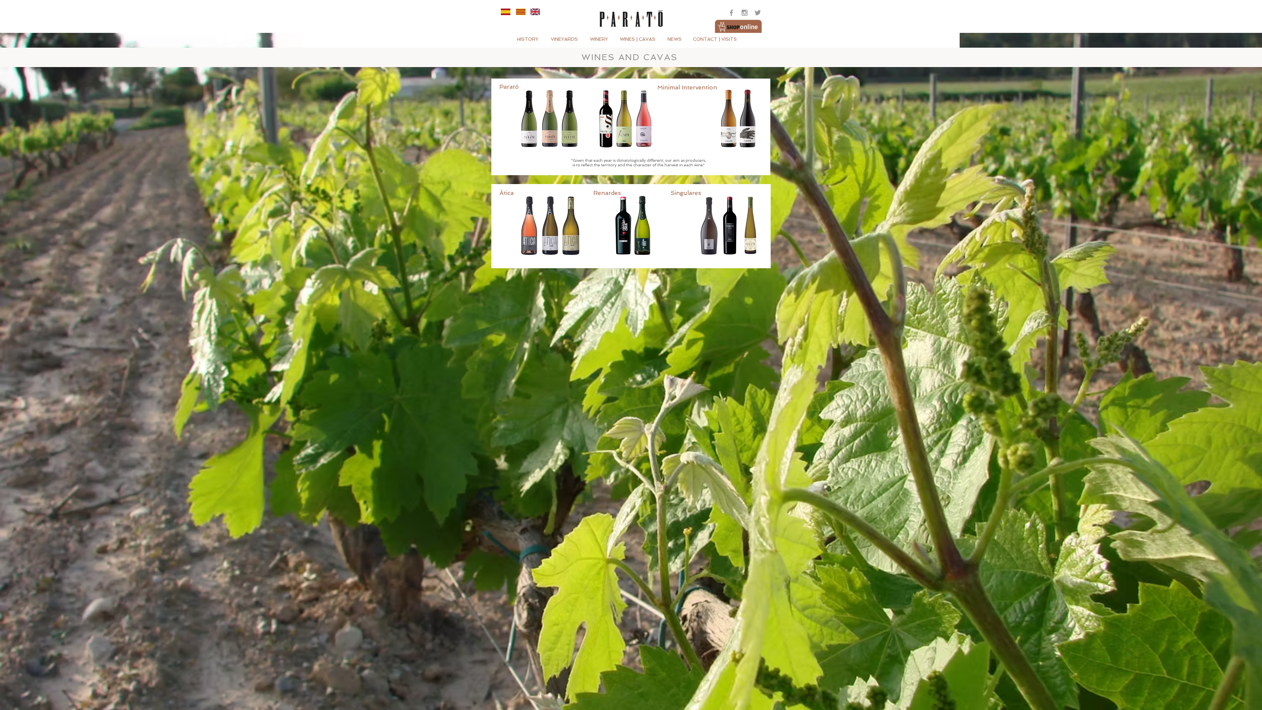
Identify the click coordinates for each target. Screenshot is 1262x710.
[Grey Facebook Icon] (731, 13)
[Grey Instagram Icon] (744, 13)
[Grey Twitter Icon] (758, 13)
